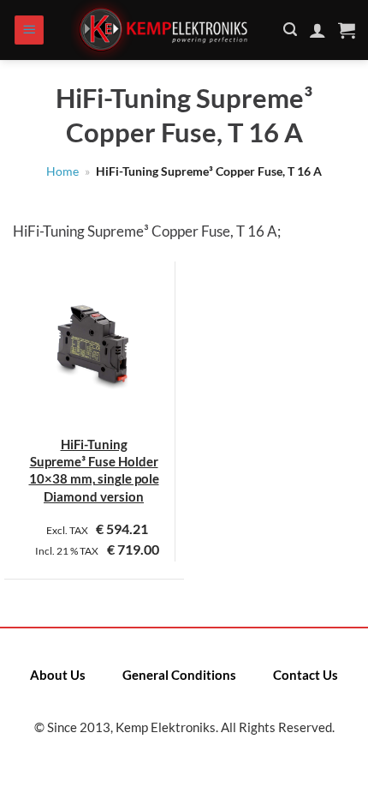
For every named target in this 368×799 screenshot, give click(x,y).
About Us (58, 674)
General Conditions (179, 674)
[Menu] (29, 30)
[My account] (317, 30)
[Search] (290, 29)
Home (62, 171)
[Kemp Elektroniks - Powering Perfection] (164, 30)
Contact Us (305, 674)
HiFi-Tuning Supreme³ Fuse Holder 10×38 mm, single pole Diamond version (94, 470)
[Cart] (346, 30)
